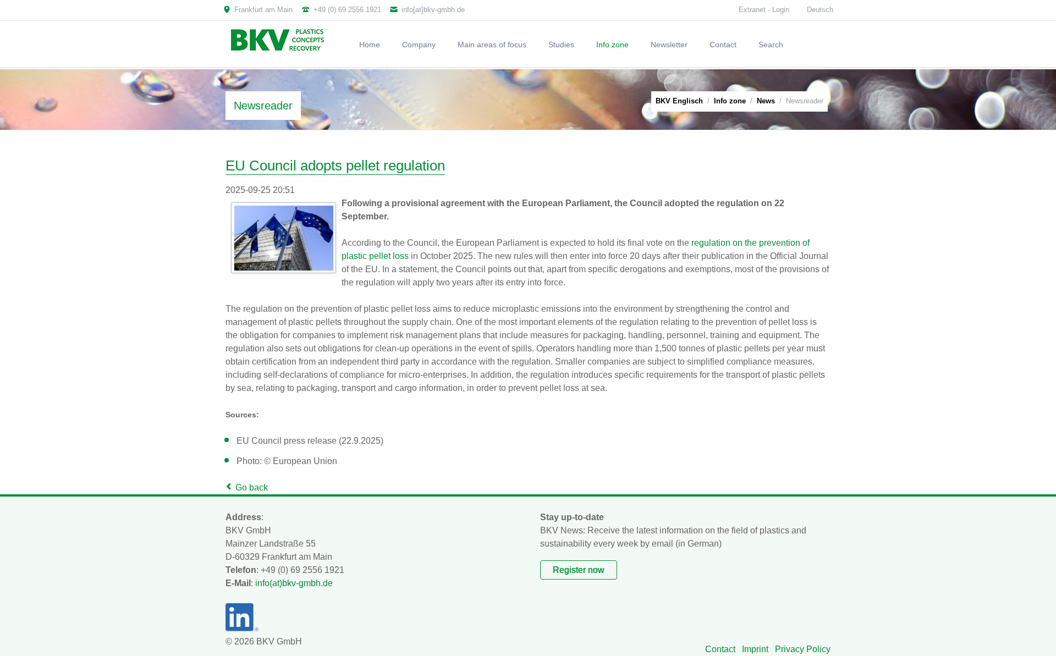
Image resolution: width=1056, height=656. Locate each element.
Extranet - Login (764, 9)
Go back (251, 487)
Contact (720, 649)
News (766, 101)
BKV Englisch (679, 101)
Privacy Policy (803, 649)
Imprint (755, 649)
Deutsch (820, 9)
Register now (578, 570)
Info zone (730, 101)
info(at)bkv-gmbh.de (294, 583)
